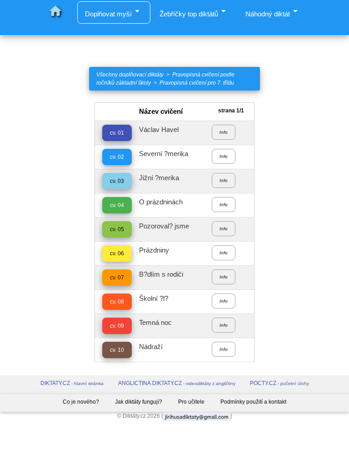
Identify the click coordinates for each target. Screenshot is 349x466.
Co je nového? (81, 402)
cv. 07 (117, 277)
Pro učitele (191, 402)
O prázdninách (161, 202)
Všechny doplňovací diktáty (130, 74)
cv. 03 (117, 181)
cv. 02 (117, 157)
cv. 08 (117, 302)
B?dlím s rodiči (161, 274)
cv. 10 (117, 350)
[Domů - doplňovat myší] (14, 30)
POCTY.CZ (279, 383)
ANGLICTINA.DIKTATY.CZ (176, 383)
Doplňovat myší (114, 14)
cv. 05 (117, 229)
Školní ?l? (153, 298)
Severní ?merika (163, 153)
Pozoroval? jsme (164, 226)
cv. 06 (117, 253)
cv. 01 (117, 133)
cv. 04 (117, 205)
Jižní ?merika (159, 178)
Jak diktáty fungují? (138, 402)
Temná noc (155, 322)
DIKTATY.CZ (72, 383)
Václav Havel (159, 129)
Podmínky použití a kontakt (253, 402)
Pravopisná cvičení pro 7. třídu (197, 83)
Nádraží (151, 346)
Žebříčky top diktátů (194, 11)
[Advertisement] (43, 238)
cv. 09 (117, 326)
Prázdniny (154, 250)
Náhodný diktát (273, 11)
